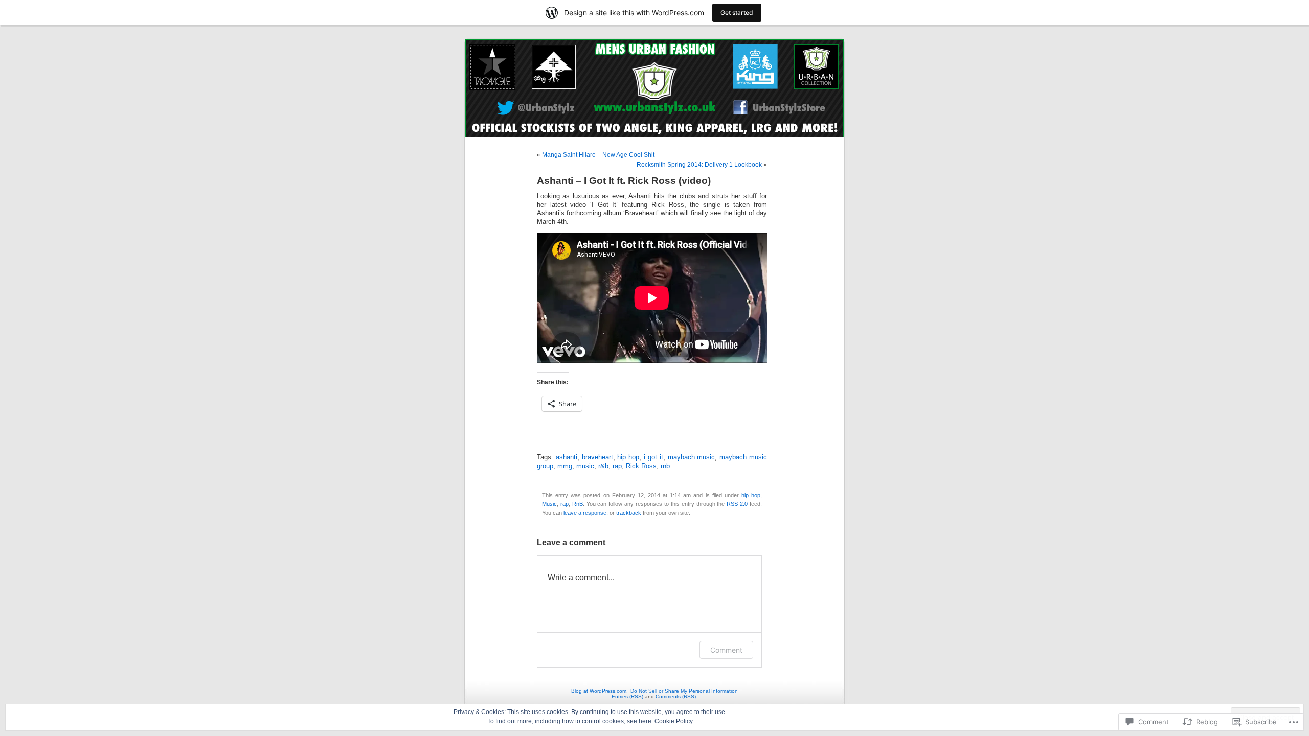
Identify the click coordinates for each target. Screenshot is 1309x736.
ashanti (566, 457)
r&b (603, 466)
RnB (577, 504)
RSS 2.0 (737, 504)
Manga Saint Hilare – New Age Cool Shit (598, 154)
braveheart (597, 457)
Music (549, 504)
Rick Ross (641, 466)
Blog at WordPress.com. (599, 691)
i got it (653, 457)
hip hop (628, 457)
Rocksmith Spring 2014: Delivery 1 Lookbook (699, 164)
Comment (726, 650)
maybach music (691, 457)
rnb (665, 466)
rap (617, 466)
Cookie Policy (673, 721)
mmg (564, 466)
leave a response (584, 513)
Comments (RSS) (676, 696)
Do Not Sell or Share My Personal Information (684, 691)
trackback (628, 513)
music (585, 466)
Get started (736, 12)
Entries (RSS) (627, 696)
